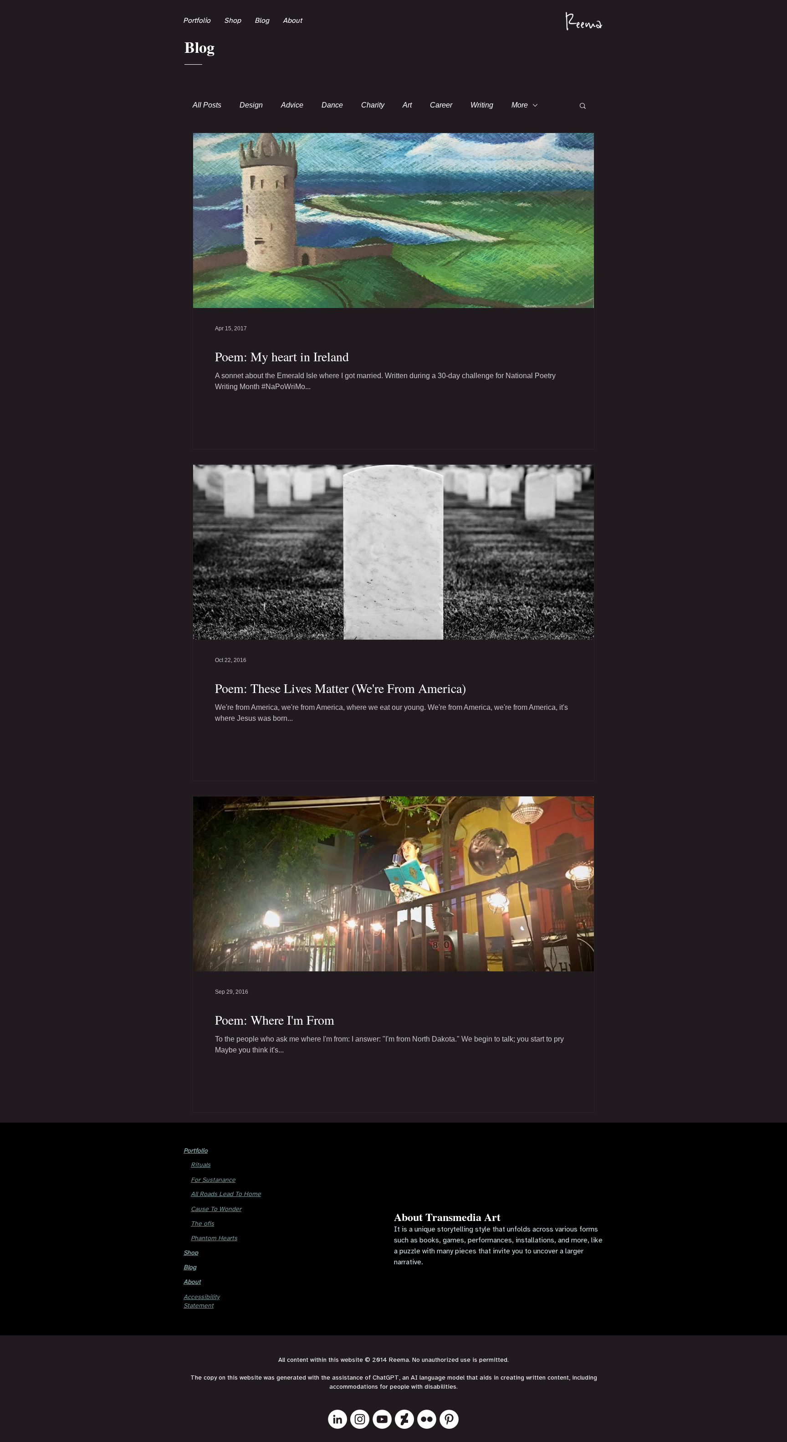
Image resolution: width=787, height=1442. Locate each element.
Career (441, 105)
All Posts (207, 105)
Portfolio (196, 1151)
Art (407, 105)
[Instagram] (359, 1419)
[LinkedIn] (337, 1419)
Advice (292, 105)
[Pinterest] (449, 1419)
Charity (372, 105)
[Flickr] (426, 1419)
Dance (332, 105)
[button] (582, 106)
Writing (481, 105)
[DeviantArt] (404, 1419)
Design (251, 105)
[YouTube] (382, 1419)
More (519, 105)
